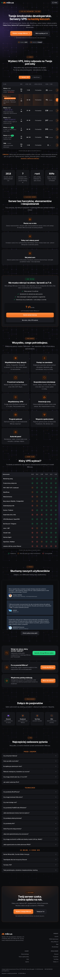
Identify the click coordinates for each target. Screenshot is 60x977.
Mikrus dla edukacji (48, 680)
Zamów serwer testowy (30, 315)
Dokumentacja (25, 954)
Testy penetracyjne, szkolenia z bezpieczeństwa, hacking (20, 870)
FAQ (27, 959)
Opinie (27, 961)
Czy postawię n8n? (9, 823)
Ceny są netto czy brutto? (11, 761)
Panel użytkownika (24, 956)
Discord (56, 954)
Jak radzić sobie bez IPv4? (11, 782)
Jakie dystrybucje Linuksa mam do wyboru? (16, 813)
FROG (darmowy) (53, 939)
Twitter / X (55, 961)
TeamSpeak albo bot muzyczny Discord (15, 859)
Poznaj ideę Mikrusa (48, 667)
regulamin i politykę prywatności (30, 158)
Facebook (55, 956)
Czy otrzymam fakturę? (10, 756)
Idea (57, 944)
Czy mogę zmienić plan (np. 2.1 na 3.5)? (15, 777)
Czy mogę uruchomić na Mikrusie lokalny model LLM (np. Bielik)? (22, 839)
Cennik (56, 936)
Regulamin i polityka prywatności (9, 973)
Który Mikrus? (54, 941)
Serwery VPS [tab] (25, 77)
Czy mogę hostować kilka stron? (13, 797)
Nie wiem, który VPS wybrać (30, 320)
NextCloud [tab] (36, 77)
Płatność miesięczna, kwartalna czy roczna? (16, 771)
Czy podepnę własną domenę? (12, 818)
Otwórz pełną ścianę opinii (30, 633)
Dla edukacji (55, 946)
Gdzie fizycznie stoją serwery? (12, 829)
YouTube (56, 959)
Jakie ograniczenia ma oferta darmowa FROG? (17, 844)
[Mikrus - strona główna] (8, 2)
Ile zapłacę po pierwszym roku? (12, 766)
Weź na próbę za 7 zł (41, 33)
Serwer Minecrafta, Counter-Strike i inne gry (16, 854)
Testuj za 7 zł (40, 911)
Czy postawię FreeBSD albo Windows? (14, 807)
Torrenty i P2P (7, 865)
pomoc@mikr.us (5, 970)
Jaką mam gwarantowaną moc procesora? (15, 834)
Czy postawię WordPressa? (11, 792)
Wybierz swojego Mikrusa (20, 33)
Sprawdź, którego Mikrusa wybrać (44, 653)
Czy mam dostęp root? (10, 802)
